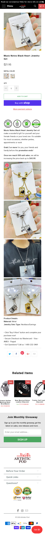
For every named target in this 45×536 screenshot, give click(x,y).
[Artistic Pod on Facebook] (18, 511)
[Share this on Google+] (28, 354)
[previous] (6, 32)
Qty (5, 83)
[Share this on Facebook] (16, 354)
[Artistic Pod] (22, 6)
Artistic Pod (25, 517)
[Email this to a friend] (34, 354)
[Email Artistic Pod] (27, 511)
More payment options (22, 109)
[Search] (35, 6)
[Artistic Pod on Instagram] (22, 511)
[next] (38, 32)
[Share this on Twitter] (9, 354)
